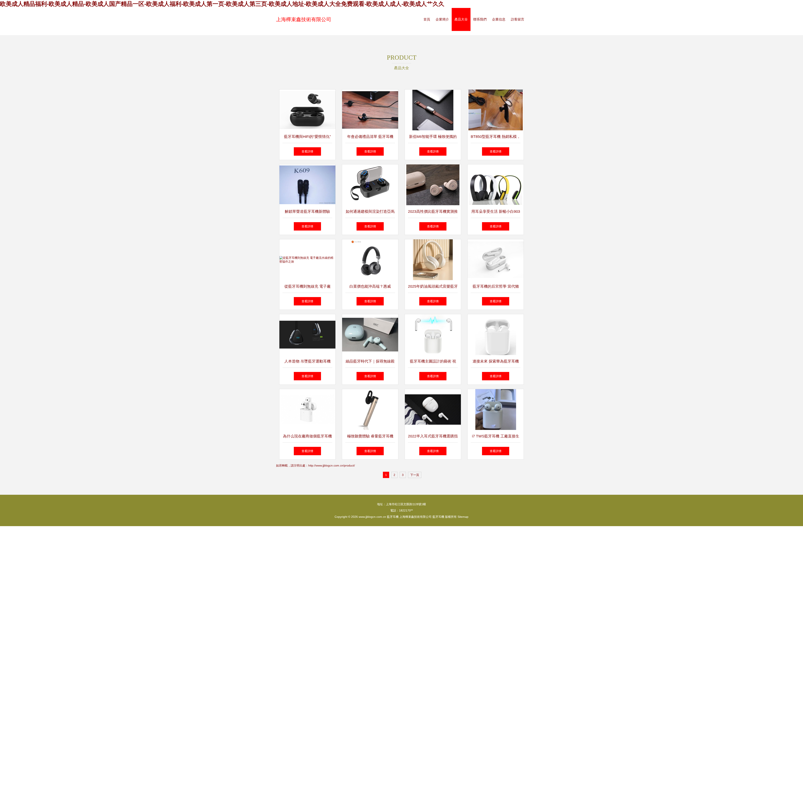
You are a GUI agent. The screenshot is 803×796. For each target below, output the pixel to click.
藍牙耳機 (393, 516)
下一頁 (414, 475)
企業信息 (498, 19)
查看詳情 (307, 151)
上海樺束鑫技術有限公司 (303, 19)
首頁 (426, 19)
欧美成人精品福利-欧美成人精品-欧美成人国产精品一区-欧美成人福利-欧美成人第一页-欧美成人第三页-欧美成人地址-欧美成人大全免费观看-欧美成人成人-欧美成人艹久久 (222, 4)
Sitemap (463, 516)
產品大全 (461, 19)
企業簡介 (442, 19)
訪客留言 (517, 19)
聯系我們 (480, 19)
